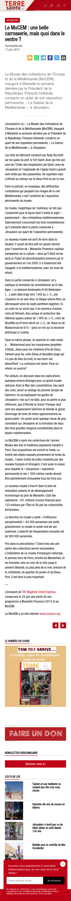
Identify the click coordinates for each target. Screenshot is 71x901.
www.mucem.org (50, 614)
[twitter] (56, 59)
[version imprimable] (63, 59)
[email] (29, 59)
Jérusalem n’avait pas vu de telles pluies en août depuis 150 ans (47, 828)
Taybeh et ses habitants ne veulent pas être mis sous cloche (46, 787)
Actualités (12, 20)
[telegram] (43, 59)
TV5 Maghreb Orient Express (38, 592)
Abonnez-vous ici (35, 764)
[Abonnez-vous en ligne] (44, 5)
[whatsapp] (36, 59)
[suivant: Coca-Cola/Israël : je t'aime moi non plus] (63, 625)
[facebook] (50, 59)
